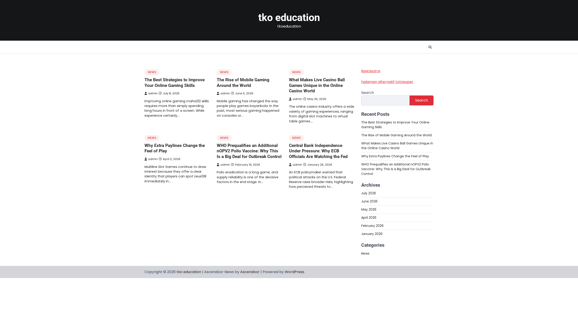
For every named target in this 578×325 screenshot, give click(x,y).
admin (153, 93)
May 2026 (368, 209)
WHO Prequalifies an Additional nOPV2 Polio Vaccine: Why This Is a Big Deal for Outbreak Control (249, 151)
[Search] (430, 47)
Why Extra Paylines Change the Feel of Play (395, 156)
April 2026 (368, 217)
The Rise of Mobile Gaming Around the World (243, 82)
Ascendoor (250, 271)
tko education (289, 17)
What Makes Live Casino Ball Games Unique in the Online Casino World (317, 85)
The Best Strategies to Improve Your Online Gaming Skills (174, 82)
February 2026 (372, 225)
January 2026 (371, 234)
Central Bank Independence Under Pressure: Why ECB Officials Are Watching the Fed (318, 151)
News (152, 72)
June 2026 (369, 201)
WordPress (294, 271)
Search (367, 92)
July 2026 (368, 193)
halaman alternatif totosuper (387, 81)
